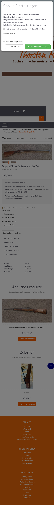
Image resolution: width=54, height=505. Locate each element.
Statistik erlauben (38, 29)
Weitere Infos (8, 34)
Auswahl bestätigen (14, 47)
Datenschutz (8, 42)
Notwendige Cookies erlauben (17, 29)
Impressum (18, 42)
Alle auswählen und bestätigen (37, 47)
